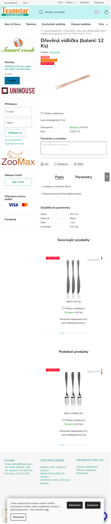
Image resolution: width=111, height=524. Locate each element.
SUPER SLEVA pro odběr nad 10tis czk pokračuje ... (18, 69)
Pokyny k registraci (86, 470)
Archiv (12, 80)
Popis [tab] (59, 177)
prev (43, 294)
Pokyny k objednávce (87, 466)
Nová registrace (13, 140)
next (104, 294)
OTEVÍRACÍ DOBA (52, 460)
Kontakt (9, 460)
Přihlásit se (15, 132)
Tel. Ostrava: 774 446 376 (18, 470)
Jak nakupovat (10, 2)
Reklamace (82, 473)
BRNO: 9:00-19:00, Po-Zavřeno (52, 475)
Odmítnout (75, 505)
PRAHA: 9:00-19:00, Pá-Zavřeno (53, 469)
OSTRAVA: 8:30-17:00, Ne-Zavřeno (55, 481)
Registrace (99, 2)
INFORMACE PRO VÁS (89, 460)
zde (47, 509)
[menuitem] (12, 24)
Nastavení (18, 517)
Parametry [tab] (83, 177)
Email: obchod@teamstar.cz (18, 464)
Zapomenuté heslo (14, 143)
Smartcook (54, 52)
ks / (18, 182)
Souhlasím (92, 505)
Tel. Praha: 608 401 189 (17, 467)
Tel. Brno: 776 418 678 (16, 473)
